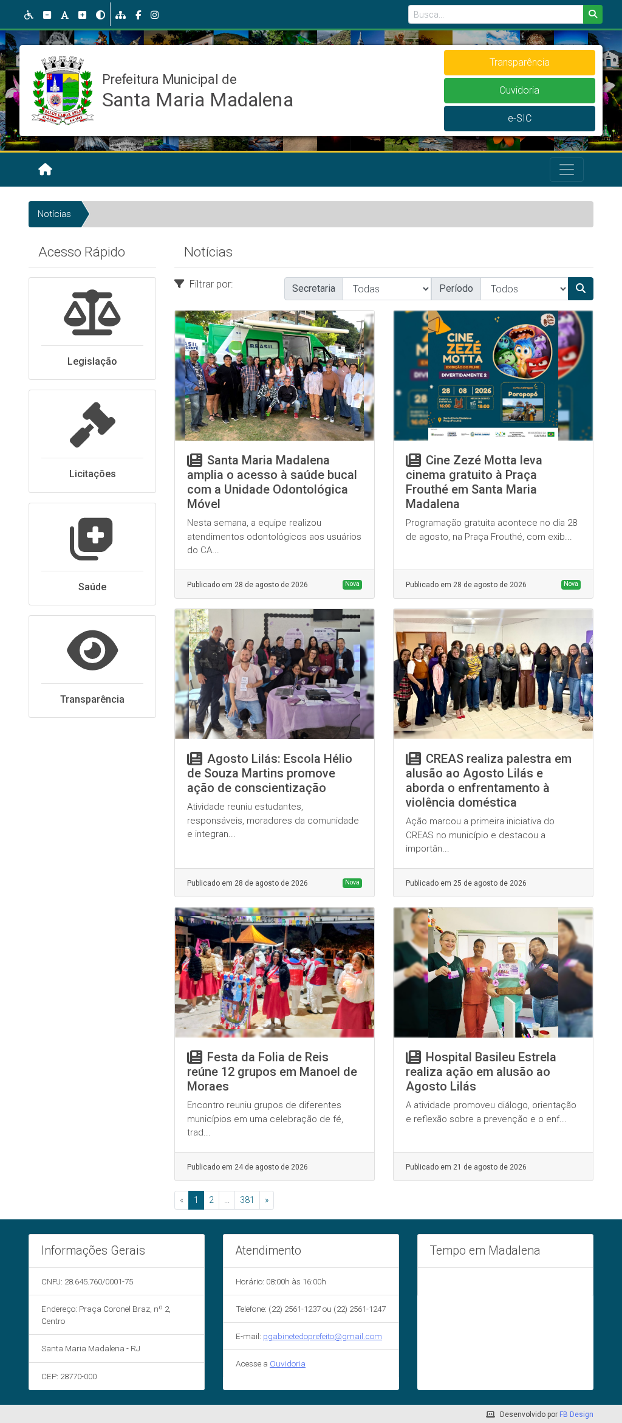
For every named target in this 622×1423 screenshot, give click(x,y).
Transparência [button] (520, 62)
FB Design (576, 1414)
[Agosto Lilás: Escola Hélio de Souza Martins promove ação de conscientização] (274, 674)
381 (247, 1200)
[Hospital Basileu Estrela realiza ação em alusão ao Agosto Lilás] (493, 973)
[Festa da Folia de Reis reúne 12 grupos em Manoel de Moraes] (274, 973)
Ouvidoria (288, 1363)
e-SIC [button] (519, 118)
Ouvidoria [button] (519, 90)
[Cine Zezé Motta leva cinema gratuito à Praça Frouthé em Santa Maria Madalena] (493, 376)
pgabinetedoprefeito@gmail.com (322, 1336)
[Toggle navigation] (567, 169)
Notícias (54, 213)
